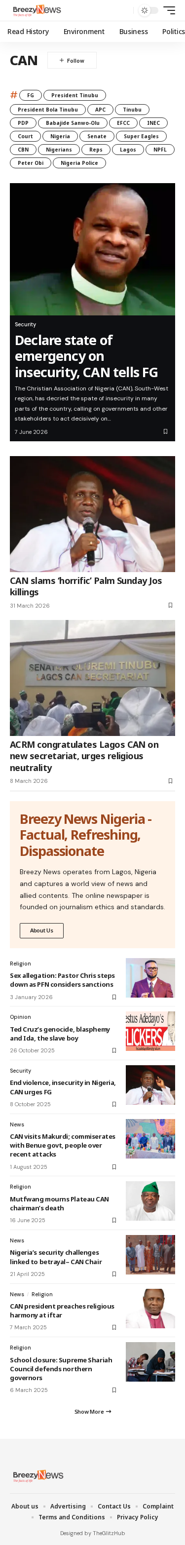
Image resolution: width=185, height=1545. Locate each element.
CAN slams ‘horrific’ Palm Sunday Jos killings (86, 586)
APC (100, 109)
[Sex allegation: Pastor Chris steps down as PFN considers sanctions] (150, 978)
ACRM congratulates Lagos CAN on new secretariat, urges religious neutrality (84, 755)
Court (25, 136)
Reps (96, 149)
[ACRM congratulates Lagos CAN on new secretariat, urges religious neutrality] (92, 678)
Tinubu (132, 109)
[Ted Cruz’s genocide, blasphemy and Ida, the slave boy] (150, 1031)
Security (25, 324)
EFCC (123, 122)
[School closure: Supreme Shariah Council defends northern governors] (150, 1362)
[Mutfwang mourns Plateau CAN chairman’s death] (150, 1201)
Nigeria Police (79, 162)
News (17, 1124)
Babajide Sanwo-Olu (73, 122)
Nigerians (59, 149)
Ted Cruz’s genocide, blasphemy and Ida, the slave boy (60, 1034)
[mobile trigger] (166, 10)
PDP (23, 122)
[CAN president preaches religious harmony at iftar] (150, 1308)
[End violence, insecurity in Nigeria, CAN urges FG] (150, 1085)
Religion (20, 963)
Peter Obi (30, 162)
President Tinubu (74, 95)
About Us (41, 930)
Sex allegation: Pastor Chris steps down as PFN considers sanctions (62, 980)
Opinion (20, 1016)
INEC (153, 122)
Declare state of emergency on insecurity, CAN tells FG (86, 356)
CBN (23, 149)
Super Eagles (141, 136)
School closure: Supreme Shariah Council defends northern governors (61, 1368)
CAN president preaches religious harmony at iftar (62, 1310)
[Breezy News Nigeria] (36, 10)
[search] (123, 10)
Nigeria (60, 136)
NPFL (160, 149)
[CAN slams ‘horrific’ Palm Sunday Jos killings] (92, 514)
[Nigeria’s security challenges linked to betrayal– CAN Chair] (150, 1255)
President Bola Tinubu (48, 109)
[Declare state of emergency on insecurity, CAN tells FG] (92, 249)
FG (30, 95)
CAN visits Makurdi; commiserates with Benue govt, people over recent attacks (62, 1145)
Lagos (128, 149)
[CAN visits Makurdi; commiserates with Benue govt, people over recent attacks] (150, 1139)
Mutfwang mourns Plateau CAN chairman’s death (59, 1203)
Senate (97, 136)
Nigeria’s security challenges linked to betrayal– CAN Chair (56, 1257)
